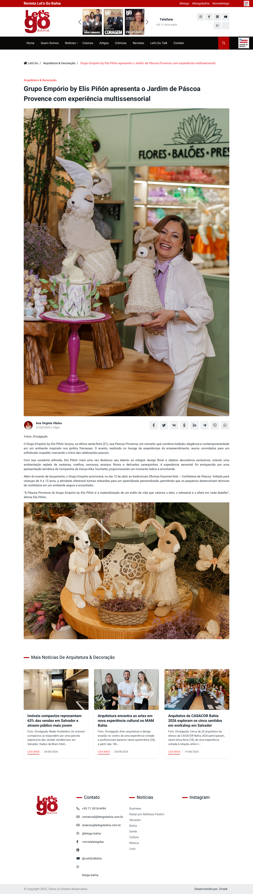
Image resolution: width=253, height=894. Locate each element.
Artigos (104, 43)
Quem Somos (50, 43)
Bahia (133, 826)
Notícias (70, 43)
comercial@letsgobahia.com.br (102, 817)
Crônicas (120, 43)
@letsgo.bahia (91, 833)
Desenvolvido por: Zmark (210, 889)
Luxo (132, 848)
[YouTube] (225, 17)
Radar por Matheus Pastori (146, 814)
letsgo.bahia (90, 875)
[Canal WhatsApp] (217, 25)
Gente (133, 831)
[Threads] (225, 25)
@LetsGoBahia (92, 858)
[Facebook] (209, 17)
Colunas (87, 43)
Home (30, 43)
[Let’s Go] (47, 805)
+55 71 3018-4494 (94, 808)
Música (134, 843)
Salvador (135, 820)
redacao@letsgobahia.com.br (101, 825)
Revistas (138, 43)
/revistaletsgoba (93, 842)
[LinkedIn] (217, 17)
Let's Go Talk (158, 43)
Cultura (134, 837)
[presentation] (79, 22)
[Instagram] (200, 17)
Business (135, 808)
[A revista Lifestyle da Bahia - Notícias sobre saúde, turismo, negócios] (47, 22)
